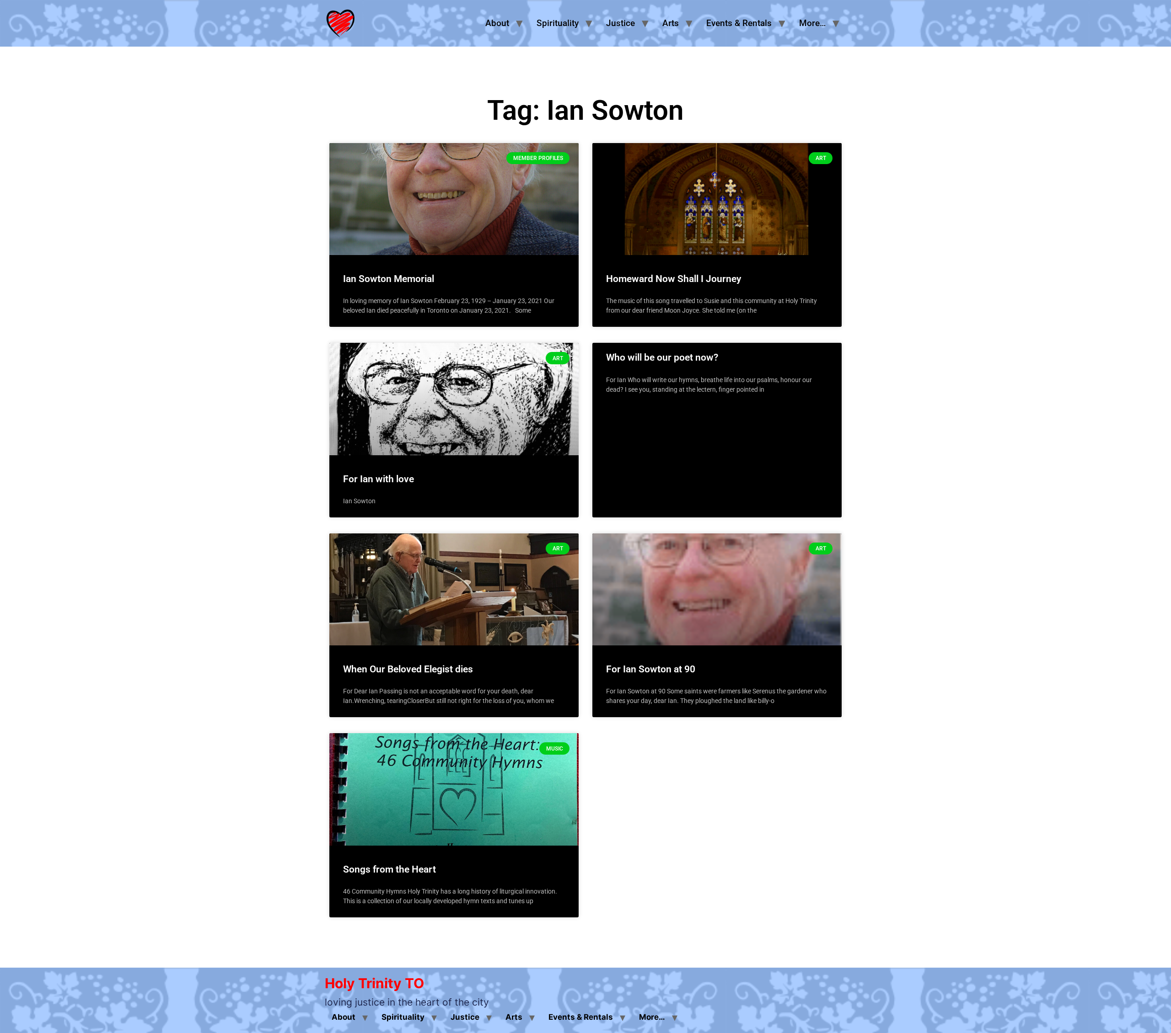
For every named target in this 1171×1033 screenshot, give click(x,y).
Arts (670, 23)
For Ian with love (378, 479)
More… (812, 23)
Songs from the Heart (389, 869)
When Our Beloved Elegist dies (408, 669)
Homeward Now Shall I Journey (673, 278)
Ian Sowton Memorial (388, 278)
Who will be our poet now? (662, 357)
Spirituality (558, 23)
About (497, 23)
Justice (620, 23)
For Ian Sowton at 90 (650, 669)
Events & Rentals (739, 23)
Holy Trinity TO (374, 983)
